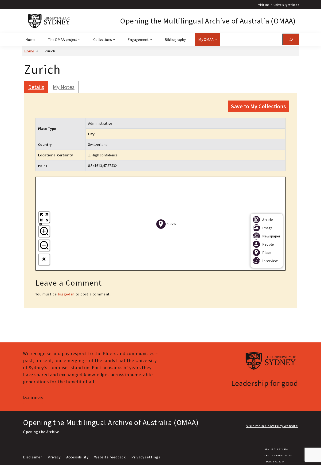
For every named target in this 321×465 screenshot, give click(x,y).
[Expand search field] (290, 39)
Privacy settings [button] (145, 457)
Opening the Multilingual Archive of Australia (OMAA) (208, 21)
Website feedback (110, 457)
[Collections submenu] (114, 39)
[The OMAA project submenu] (79, 39)
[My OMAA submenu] (216, 39)
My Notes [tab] (63, 87)
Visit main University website (278, 5)
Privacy (54, 457)
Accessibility (77, 457)
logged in (66, 294)
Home (29, 51)
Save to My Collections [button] (258, 106)
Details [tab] (36, 87)
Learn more (33, 397)
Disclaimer (32, 457)
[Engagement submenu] (151, 39)
